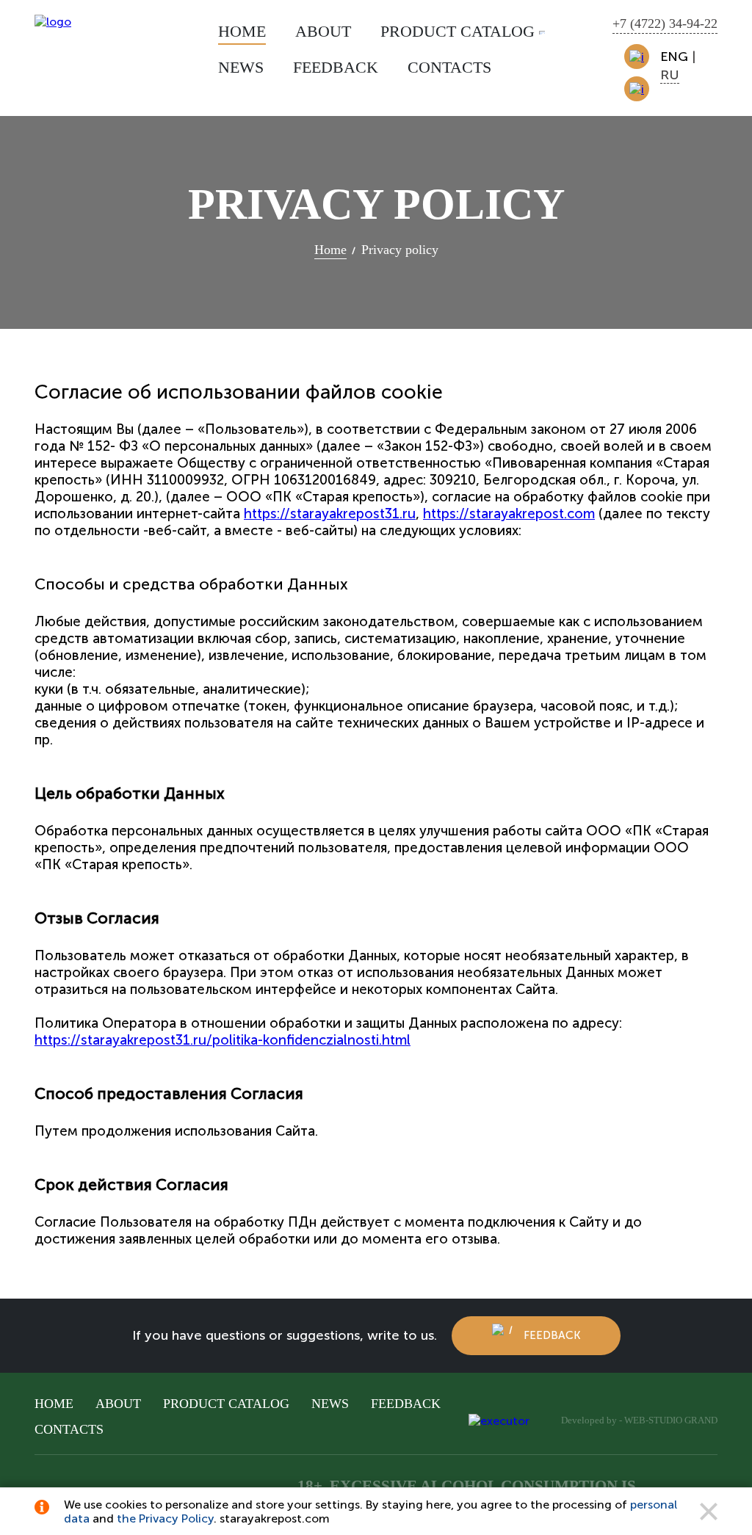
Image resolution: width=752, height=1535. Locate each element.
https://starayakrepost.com (509, 513)
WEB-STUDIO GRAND (670, 1420)
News (330, 1403)
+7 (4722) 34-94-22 (664, 23)
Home (54, 1403)
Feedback (552, 1335)
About (118, 1403)
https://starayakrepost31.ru (330, 513)
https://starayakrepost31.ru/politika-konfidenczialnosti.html (223, 1039)
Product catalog (226, 1403)
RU (669, 75)
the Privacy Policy (165, 1518)
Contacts (69, 1429)
